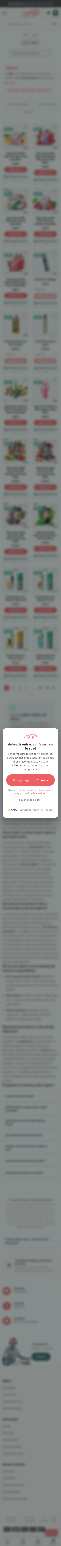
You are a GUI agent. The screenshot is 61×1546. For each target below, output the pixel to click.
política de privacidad (35, 793)
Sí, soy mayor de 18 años (30, 780)
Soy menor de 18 (29, 799)
